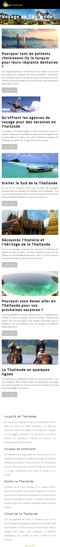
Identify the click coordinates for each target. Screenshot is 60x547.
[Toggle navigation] (54, 4)
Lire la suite (9, 90)
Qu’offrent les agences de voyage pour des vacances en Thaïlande (29, 122)
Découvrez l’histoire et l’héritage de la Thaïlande (26, 242)
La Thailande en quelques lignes (26, 372)
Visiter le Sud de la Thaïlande (30, 183)
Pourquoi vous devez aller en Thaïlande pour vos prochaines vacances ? (29, 305)
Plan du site (30, 545)
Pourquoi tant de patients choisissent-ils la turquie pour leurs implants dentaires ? (30, 60)
